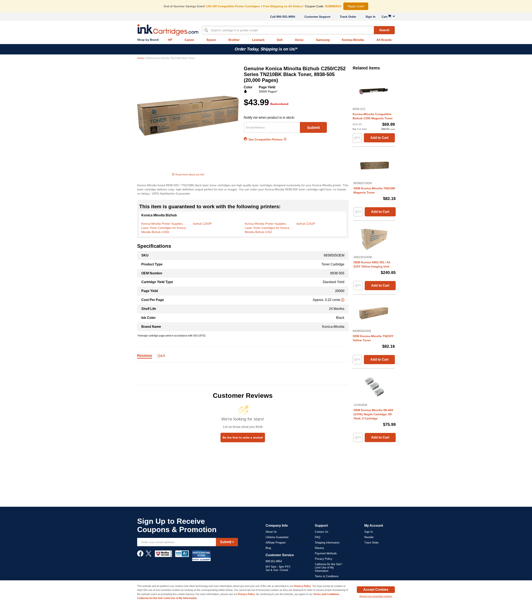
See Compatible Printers (266, 139)
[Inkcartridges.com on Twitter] (148, 555)
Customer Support (317, 16)
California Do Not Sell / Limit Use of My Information (328, 567)
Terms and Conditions (326, 594)
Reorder (369, 537)
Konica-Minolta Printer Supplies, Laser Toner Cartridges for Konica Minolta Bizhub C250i (163, 228)
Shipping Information (327, 542)
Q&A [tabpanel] (161, 356)
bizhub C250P (202, 223)
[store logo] (167, 30)
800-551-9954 (285, 16)
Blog (268, 548)
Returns (319, 548)
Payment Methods (326, 553)
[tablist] (243, 358)
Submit (313, 128)
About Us (271, 531)
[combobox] (298, 30)
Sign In (371, 16)
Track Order (348, 16)
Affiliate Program (276, 542)
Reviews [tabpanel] (144, 356)
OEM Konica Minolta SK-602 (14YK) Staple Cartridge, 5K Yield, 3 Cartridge (373, 414)
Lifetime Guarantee (277, 537)
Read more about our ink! (189, 174)
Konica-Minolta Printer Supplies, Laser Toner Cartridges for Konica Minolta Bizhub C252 (267, 228)
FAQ (317, 537)
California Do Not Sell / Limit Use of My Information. (167, 598)
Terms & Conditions (327, 576)
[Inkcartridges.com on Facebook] (140, 555)
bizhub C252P (306, 223)
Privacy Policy (323, 558)
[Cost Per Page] (342, 300)
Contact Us (321, 531)
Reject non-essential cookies (376, 596)
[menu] (266, 40)
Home (141, 58)
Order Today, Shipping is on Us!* (266, 49)
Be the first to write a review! (243, 437)
